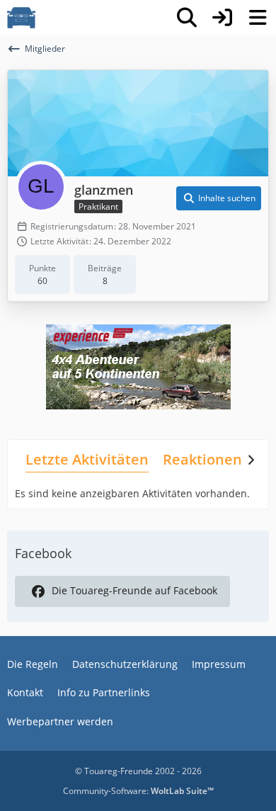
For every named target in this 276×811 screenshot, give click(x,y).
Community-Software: (138, 791)
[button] (218, 198)
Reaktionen (202, 459)
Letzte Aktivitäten (87, 459)
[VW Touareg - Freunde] (21, 18)
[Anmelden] (222, 17)
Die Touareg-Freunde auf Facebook (134, 590)
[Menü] (257, 18)
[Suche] (187, 18)
